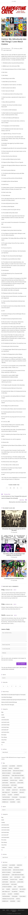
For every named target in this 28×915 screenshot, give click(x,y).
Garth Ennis (5, 782)
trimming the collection (8, 799)
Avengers (4, 768)
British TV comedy (6, 773)
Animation (19, 765)
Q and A (4, 794)
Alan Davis (4, 765)
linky (15, 787)
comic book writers (5, 732)
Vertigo (18, 799)
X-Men (18, 802)
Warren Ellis (5, 802)
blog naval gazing (6, 770)
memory (8, 790)
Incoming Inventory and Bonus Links (14, 578)
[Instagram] (8, 686)
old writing (14, 792)
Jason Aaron (20, 782)
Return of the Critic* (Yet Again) (7, 704)
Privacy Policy (21, 910)
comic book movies (5, 722)
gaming (21, 780)
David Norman (6, 48)
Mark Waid (20, 787)
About (7, 910)
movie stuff (15, 790)
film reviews (3, 734)
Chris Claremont (17, 773)
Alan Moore (12, 765)
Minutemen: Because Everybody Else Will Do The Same (14, 529)
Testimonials (13, 910)
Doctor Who (17, 778)
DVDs (23, 778)
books (2, 714)
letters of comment (7, 787)
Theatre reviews (6, 797)
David (3, 615)
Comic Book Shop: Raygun (6, 697)
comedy (3, 717)
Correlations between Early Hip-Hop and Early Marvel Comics (13, 699)
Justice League (5, 785)
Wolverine (12, 802)
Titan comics (23, 797)
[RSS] (20, 686)
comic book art (6, 775)
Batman (10, 768)
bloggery (16, 768)
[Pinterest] (12, 686)
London (3, 742)
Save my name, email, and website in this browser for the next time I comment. (13, 659)
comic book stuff (7, 50)
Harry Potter (4, 739)
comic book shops (5, 727)
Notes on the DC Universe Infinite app (9, 702)
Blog (2, 712)
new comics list (6, 792)
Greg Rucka (12, 782)
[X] (3, 686)
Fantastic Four (13, 780)
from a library (4, 737)
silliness (10, 794)
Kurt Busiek (14, 785)
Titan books (14, 797)
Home (4, 910)
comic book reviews (5, 724)
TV (1, 744)
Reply (15, 589)
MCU (3, 790)
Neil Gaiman (22, 790)
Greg (2, 589)
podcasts (22, 792)
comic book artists (5, 719)
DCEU (11, 778)
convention (5, 778)
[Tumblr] (16, 686)
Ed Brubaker (5, 780)
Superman (16, 794)
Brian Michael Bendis (18, 770)
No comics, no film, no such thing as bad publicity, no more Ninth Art (14, 554)
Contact (14, 911)
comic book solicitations (18, 775)
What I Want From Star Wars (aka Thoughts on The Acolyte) (13, 694)
